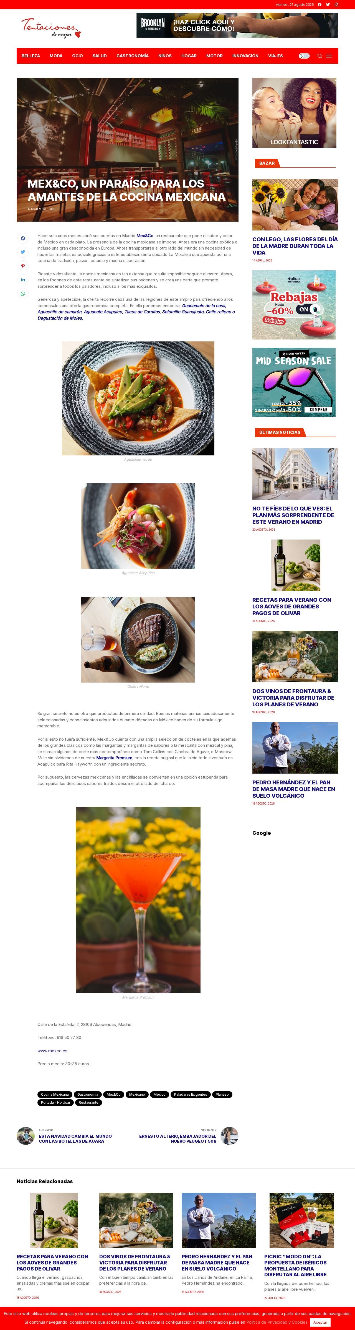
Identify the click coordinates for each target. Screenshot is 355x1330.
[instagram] (336, 4)
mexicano (137, 1094)
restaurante (88, 1102)
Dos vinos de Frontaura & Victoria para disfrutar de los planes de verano (293, 698)
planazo (222, 1094)
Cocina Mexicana (55, 1094)
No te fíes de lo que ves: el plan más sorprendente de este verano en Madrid (293, 515)
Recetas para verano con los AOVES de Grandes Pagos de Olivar (291, 606)
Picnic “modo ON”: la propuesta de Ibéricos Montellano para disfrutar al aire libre (295, 1265)
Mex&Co (114, 1094)
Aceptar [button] (320, 1322)
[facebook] (319, 4)
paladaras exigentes (190, 1094)
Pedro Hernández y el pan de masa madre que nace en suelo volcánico (293, 789)
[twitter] (328, 4)
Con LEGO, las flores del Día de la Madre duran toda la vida (295, 246)
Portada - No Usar (55, 1102)
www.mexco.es (52, 1050)
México (160, 1094)
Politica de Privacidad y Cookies (277, 1322)
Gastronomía (87, 1094)
